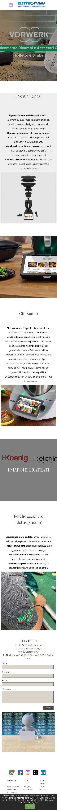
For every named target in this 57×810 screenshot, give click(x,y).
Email (4, 680)
